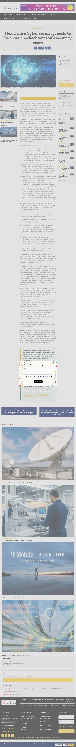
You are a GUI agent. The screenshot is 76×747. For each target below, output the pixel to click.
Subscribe (38, 381)
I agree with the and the (39, 377)
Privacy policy (38, 378)
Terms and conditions (42, 376)
